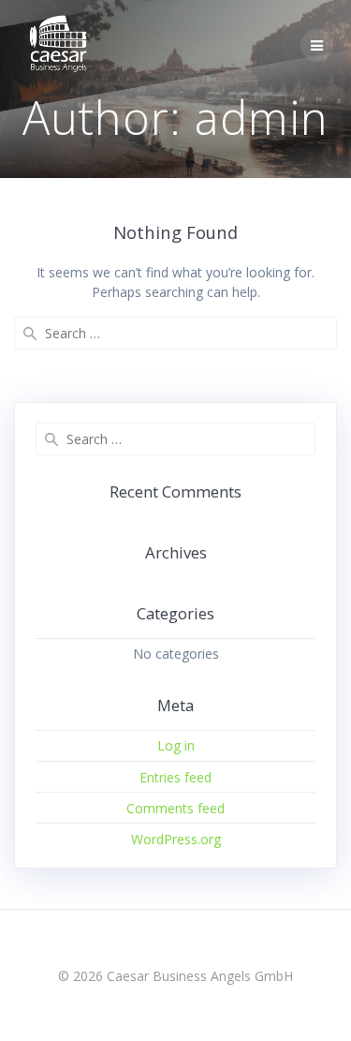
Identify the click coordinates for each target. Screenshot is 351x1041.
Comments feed (175, 808)
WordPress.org (176, 839)
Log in (176, 745)
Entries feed (175, 777)
